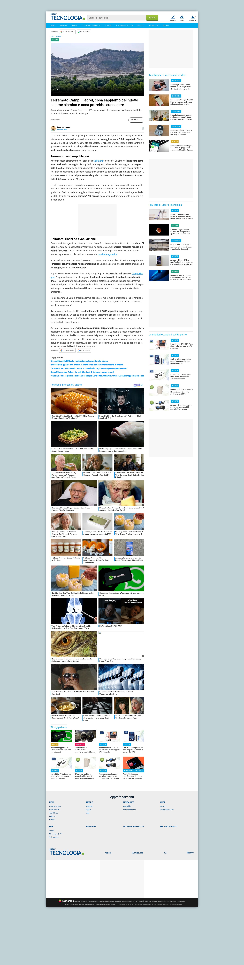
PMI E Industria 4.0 (168, 826)
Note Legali (74, 904)
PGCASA (118, 901)
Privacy (81, 904)
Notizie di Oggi (55, 806)
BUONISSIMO (172, 901)
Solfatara (98, 160)
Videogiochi (53, 837)
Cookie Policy (89, 904)
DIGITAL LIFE (128, 802)
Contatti (190, 853)
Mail (182, 20)
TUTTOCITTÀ (139, 901)
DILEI (146, 901)
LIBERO (77, 901)
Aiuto (113, 904)
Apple (88, 810)
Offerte (52, 819)
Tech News (53, 813)
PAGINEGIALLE (93, 901)
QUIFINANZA (162, 901)
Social (51, 831)
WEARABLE (80, 744)
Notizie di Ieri (54, 810)
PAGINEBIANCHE (128, 901)
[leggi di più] (143, 128)
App (87, 813)
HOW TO (108, 25)
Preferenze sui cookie (103, 904)
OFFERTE (140, 25)
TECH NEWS (176, 111)
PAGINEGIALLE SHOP (107, 901)
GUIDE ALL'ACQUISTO (124, 25)
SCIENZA (58, 36)
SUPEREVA (181, 901)
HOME (52, 36)
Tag (165, 853)
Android (89, 806)
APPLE (74, 25)
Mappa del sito (137, 853)
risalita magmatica (107, 254)
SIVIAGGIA (153, 901)
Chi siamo (66, 904)
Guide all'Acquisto (167, 810)
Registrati (173, 20)
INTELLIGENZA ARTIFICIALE (133, 771)
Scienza (52, 816)
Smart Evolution (129, 810)
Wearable (127, 806)
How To (163, 806)
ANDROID (63, 25)
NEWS (53, 25)
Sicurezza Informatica (133, 826)
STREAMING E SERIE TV (90, 25)
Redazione (91, 826)
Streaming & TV (55, 834)
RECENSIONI (154, 25)
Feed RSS (108, 853)
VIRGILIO (84, 901)
